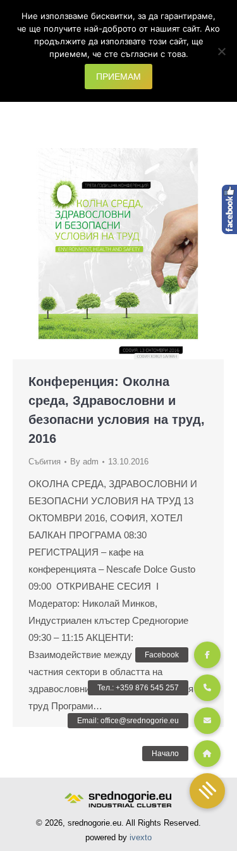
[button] (207, 791)
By (84, 461)
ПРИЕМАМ (118, 76)
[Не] (221, 51)
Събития (44, 461)
